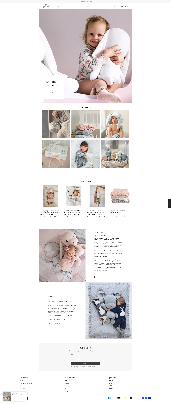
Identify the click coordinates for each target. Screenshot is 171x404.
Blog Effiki (22, 388)
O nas (21, 380)
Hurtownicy (23, 385)
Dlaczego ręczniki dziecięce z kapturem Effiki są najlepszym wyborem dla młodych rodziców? (50, 212)
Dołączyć (85, 363)
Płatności (66, 388)
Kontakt (66, 380)
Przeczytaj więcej (100, 276)
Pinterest (111, 388)
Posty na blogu (85, 181)
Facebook (111, 380)
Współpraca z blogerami (26, 383)
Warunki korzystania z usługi (81, 367)
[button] (59, 6)
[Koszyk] (128, 6)
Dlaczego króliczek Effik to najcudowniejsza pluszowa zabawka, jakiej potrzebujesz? (73, 212)
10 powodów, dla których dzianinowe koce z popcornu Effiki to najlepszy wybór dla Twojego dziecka (96, 212)
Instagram (111, 383)
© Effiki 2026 (73, 398)
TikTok (110, 391)
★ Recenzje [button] (169, 203)
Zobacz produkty (52, 92)
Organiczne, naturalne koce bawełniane (119, 211)
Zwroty (66, 391)
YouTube (111, 385)
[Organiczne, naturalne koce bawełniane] (120, 196)
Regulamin (66, 383)
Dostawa (66, 385)
